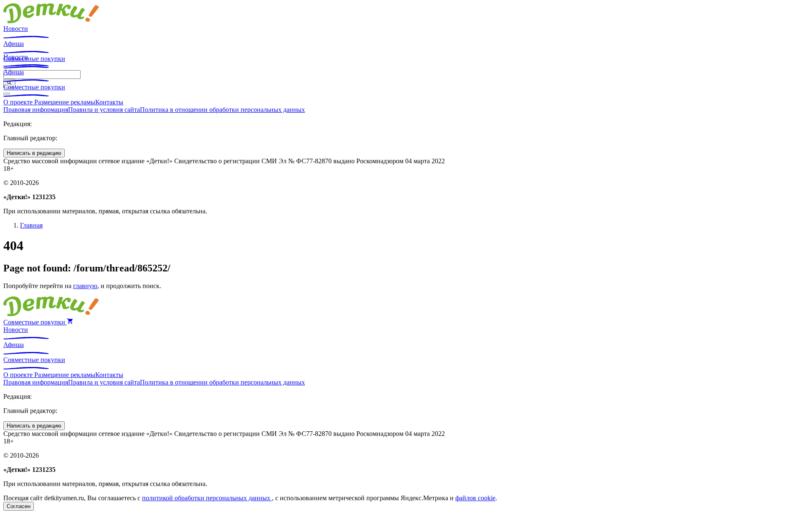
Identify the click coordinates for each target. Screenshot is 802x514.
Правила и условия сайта (104, 109)
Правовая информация (35, 109)
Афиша (13, 43)
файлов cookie (475, 497)
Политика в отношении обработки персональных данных (222, 109)
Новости (15, 28)
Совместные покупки (34, 87)
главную (85, 285)
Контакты (109, 102)
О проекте (18, 102)
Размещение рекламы (64, 102)
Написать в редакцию (34, 153)
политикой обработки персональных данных (207, 497)
